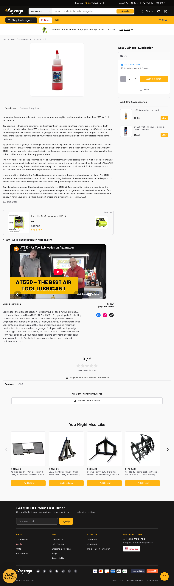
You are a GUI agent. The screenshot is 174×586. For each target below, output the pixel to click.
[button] (72, 3)
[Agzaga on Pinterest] (75, 571)
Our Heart (92, 544)
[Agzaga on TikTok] (63, 571)
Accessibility (58, 558)
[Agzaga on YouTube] (38, 571)
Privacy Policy (117, 580)
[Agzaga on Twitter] (44, 571)
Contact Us (57, 539)
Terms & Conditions (135, 580)
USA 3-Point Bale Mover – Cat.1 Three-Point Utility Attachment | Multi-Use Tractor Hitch (64, 475)
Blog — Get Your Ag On (98, 548)
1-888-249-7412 (136, 539)
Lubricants (39, 39)
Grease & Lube (24, 39)
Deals (47, 20)
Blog (164, 20)
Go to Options (66, 483)
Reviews (9, 384)
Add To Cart (153, 79)
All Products (22, 539)
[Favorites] (158, 11)
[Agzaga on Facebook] (57, 571)
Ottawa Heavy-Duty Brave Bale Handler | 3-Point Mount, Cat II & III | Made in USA (103, 475)
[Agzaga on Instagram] (50, 571)
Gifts (57, 20)
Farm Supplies (9, 39)
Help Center (58, 544)
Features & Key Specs (30, 108)
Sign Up (66, 521)
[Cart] (165, 11)
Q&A (20, 384)
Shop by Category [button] (22, 20)
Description (10, 108)
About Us (92, 539)
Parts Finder (22, 553)
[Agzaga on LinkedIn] (69, 571)
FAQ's (54, 553)
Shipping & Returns (61, 548)
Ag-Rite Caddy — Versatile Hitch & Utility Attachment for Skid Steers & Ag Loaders (27, 475)
